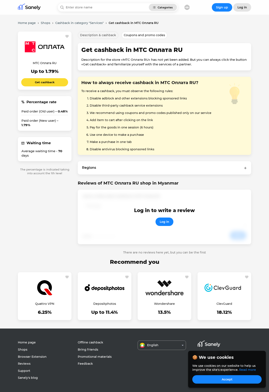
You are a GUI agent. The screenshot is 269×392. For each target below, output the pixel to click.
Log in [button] (242, 7)
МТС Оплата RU (45, 63)
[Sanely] (29, 7)
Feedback (85, 364)
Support (24, 371)
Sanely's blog (28, 378)
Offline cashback (90, 342)
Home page (27, 342)
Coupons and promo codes (144, 35)
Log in (164, 222)
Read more (247, 370)
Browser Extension (32, 357)
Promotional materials (95, 357)
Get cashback (45, 82)
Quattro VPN (44, 304)
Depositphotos (104, 304)
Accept (227, 379)
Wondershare (164, 304)
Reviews (24, 364)
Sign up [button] (222, 7)
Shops (22, 349)
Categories (165, 7)
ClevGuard (224, 304)
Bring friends (88, 349)
